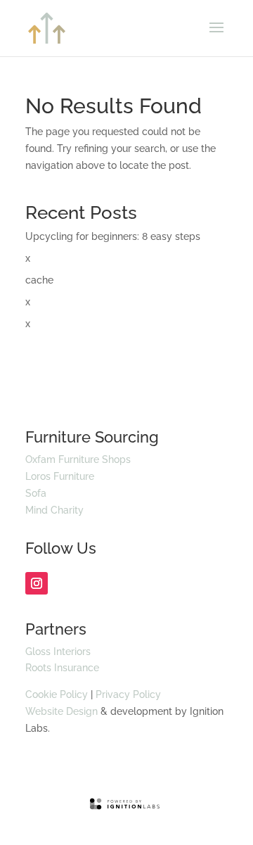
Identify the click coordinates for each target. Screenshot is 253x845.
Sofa (35, 493)
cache (39, 280)
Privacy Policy (128, 694)
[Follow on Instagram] (36, 583)
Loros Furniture (59, 476)
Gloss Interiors (58, 651)
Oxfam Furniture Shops (78, 459)
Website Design (61, 711)
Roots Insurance (62, 667)
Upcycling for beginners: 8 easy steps (112, 236)
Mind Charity (54, 510)
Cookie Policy (56, 694)
